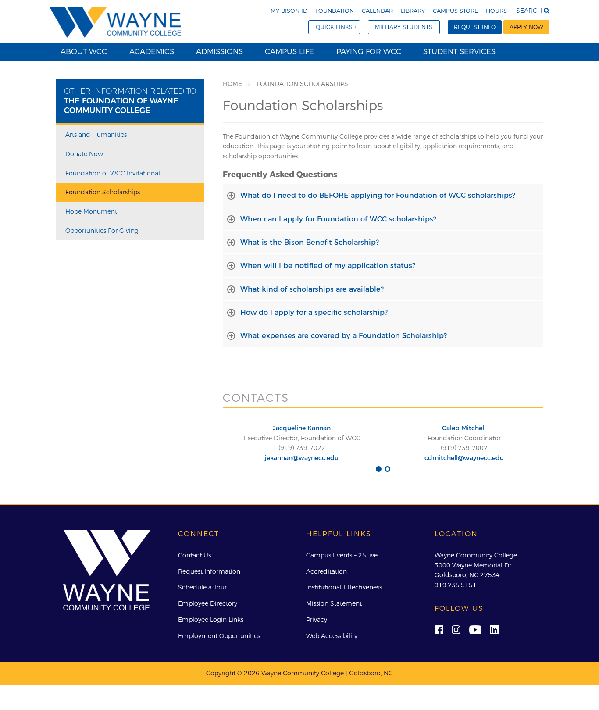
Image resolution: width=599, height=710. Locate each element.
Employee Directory (207, 603)
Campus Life (289, 51)
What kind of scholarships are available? (312, 289)
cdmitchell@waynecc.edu (464, 458)
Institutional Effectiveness (344, 587)
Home (232, 84)
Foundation (334, 11)
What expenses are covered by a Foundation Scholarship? (343, 335)
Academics (151, 51)
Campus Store (455, 11)
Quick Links (334, 27)
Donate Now (84, 154)
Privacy (316, 620)
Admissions (219, 51)
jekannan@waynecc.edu (302, 458)
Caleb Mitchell (464, 428)
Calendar (377, 11)
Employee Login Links (210, 620)
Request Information (209, 571)
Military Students (403, 27)
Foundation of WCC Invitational (112, 173)
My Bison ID (289, 11)
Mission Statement (334, 603)
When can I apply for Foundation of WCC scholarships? (338, 218)
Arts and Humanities (96, 135)
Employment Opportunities (219, 636)
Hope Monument (91, 211)
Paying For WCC (368, 51)
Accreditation (326, 571)
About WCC (84, 51)
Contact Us (194, 555)
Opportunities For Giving (102, 231)
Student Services (459, 51)
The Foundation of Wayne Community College (121, 105)
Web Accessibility (331, 636)
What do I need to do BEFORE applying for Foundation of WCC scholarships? (377, 195)
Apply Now (526, 27)
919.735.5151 (456, 585)
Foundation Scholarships (102, 192)
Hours (496, 11)
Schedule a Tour (202, 587)
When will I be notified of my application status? (327, 265)
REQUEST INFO (475, 27)
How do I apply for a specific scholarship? (314, 312)
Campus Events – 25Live (342, 555)
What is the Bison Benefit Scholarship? (309, 242)
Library (413, 11)
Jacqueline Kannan (302, 428)
